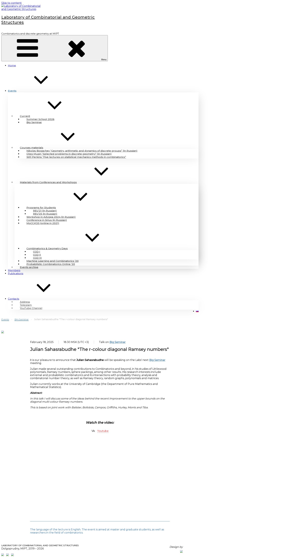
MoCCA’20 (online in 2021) (42, 223)
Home (12, 65)
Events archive (29, 267)
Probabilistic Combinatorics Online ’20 (50, 264)
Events (12, 90)
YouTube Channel (31, 308)
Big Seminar (34, 122)
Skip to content (11, 2)
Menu (103, 59)
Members (14, 270)
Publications (15, 273)
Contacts (13, 298)
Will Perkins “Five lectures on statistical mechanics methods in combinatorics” (76, 157)
